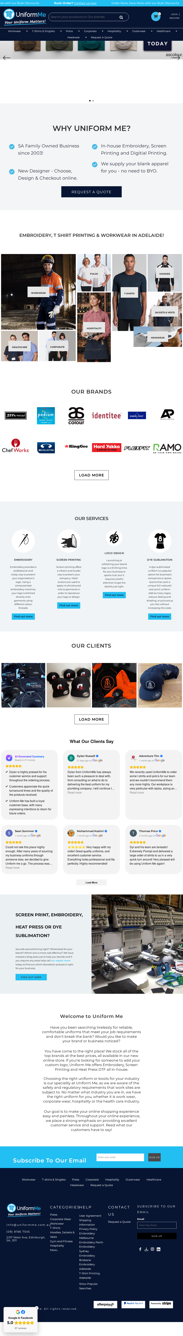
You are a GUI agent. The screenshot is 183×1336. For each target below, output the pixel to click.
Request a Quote (101, 1185)
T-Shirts (55, 1228)
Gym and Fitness (61, 1241)
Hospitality (112, 1179)
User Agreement (90, 1215)
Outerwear (133, 1179)
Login (174, 14)
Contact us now (92, 3)
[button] (18, 31)
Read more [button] (75, 792)
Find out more (23, 616)
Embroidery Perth (91, 1242)
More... (54, 1250)
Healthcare (154, 1179)
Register (174, 18)
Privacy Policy (88, 1229)
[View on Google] (71, 758)
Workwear (29, 1179)
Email (140, 1219)
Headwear (77, 1185)
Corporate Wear (60, 1219)
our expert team (61, 960)
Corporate (92, 1179)
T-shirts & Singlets (54, 1179)
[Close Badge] (36, 1308)
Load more (91, 475)
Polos (75, 1179)
